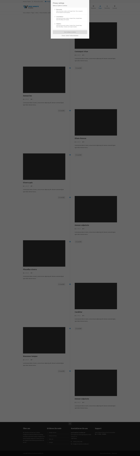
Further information (74, 35)
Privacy (63, 35)
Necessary (69, 11)
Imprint (67, 35)
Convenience (69, 18)
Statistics (69, 25)
